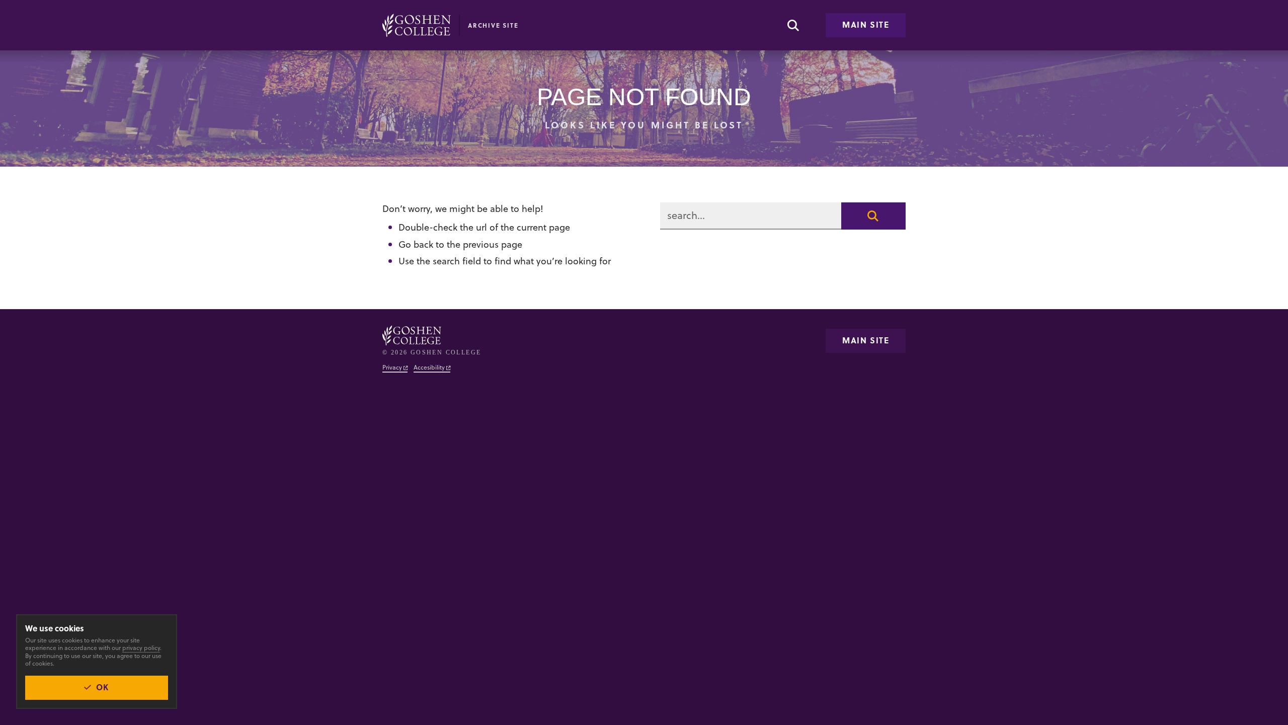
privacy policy (141, 647)
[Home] (416, 25)
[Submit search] (873, 216)
